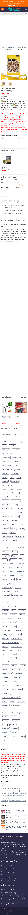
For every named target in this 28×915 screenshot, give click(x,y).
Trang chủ (5, 1)
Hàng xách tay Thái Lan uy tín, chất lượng (13, 896)
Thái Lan (16, 182)
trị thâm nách (5, 800)
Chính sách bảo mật (7, 875)
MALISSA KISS (14, 599)
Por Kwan (13, 654)
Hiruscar (14, 552)
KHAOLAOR (20, 571)
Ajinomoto (18, 438)
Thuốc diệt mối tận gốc (18, 795)
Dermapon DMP (7, 516)
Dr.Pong (4, 524)
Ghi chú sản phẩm (9, 135)
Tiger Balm (16, 709)
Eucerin (13, 524)
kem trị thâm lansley (6, 788)
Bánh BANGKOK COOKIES (20, 415)
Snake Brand (6, 693)
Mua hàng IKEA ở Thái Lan (9, 904)
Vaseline (13, 717)
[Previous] (3, 67)
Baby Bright (5, 450)
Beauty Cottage (7, 461)
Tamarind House (15, 705)
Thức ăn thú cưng (22, 47)
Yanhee (4, 736)
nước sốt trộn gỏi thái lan (7, 793)
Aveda (4, 446)
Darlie (4, 512)
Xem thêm (23, 397)
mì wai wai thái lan (15, 790)
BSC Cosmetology (7, 489)
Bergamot (18, 465)
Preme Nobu (6, 662)
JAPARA (4, 560)
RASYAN (23, 666)
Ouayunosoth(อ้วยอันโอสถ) (10, 642)
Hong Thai (5, 556)
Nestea (14, 626)
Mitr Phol (13, 615)
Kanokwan (19, 567)
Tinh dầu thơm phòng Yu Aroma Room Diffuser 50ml (7, 416)
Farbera (21, 524)
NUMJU (11, 634)
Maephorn (5, 595)
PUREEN (14, 666)
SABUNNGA (5, 677)
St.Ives (12, 701)
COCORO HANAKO (7, 509)
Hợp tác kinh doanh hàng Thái (10, 878)
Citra (15, 505)
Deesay (12, 512)
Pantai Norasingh (16, 646)
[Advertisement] (14, 30)
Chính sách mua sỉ (6, 866)
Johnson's (13, 560)
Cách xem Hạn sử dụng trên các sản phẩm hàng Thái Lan (16, 816)
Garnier (21, 528)
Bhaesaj (17, 469)
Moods (20, 618)
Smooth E (5, 689)
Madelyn (17, 587)
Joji (21, 560)
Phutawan (19, 650)
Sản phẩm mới (21, 1)
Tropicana (5, 713)
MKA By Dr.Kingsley (8, 618)
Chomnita (5, 501)
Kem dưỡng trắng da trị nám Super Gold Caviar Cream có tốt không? (16, 821)
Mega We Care (6, 607)
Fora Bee (5, 528)
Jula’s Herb (21, 563)
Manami (17, 603)
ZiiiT (3, 740)
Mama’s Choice (6, 603)
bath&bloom (6, 457)
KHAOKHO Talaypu (8, 571)
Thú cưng (15, 47)
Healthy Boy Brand (7, 548)
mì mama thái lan (5, 790)
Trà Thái (21, 798)
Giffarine (12, 532)
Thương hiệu (10, 3)
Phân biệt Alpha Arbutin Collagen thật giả (15, 811)
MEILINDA (5, 611)
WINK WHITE (15, 732)
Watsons (5, 732)
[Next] (24, 67)
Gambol (13, 528)
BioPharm (5, 473)
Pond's (4, 654)
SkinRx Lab (18, 685)
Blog (15, 3)
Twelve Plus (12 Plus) (18, 713)
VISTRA (4, 725)
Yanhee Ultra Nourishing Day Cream (17, 800)
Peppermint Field (7, 650)
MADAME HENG (7, 587)
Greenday (5, 540)
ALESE (4, 442)
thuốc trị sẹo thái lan (13, 798)
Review (19, 3)
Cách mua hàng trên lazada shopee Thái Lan (13, 900)
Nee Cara (5, 626)
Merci (13, 611)
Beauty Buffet (17, 457)
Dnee (17, 516)
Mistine (4, 615)
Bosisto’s (5, 481)
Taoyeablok (5, 709)
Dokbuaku (15, 520)
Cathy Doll (19, 489)
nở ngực (16, 793)
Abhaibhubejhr (6, 438)
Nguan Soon (18, 630)
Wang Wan (5, 728)
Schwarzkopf (17, 677)
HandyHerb (15, 540)
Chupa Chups (6, 505)
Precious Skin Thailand (9, 658)
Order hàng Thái (12, 1)
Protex (15, 662)
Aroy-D (21, 442)
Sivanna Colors (6, 685)
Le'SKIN (4, 579)
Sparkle (4, 701)
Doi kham (5, 520)
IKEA (22, 556)
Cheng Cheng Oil (7, 497)
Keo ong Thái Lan (16, 788)
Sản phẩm (9, 47)
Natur (21, 622)
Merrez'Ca (22, 611)
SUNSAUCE (21, 701)
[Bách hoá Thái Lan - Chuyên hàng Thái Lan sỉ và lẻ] (14, 9)
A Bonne (22, 434)
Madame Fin (11, 583)
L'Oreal (21, 575)
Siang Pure (5, 681)
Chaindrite (5, 493)
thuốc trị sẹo (4, 798)
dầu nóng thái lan (6, 786)
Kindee (4, 575)
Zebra (23, 736)
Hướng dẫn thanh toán (8, 869)
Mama (24, 599)
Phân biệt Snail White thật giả (9, 893)
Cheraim (18, 497)
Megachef (17, 607)
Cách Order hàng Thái (7, 890)
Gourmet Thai (20, 536)
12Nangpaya (6, 434)
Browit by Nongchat (8, 485)
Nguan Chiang (6, 630)
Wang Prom (13, 725)
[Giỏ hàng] (26, 9)
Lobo (12, 579)
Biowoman (15, 473)
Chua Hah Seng (16, 501)
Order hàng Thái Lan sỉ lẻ (8, 881)
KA (3, 567)
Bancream (16, 450)
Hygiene (14, 556)
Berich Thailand (7, 469)
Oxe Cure (5, 646)
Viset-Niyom (16, 721)
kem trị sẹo (13, 786)
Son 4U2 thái (23, 793)
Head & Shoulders (7, 544)
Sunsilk (4, 705)
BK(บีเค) (4, 477)
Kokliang (12, 575)
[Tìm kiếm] (25, 13)
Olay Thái (5, 638)
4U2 (15, 434)
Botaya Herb (15, 481)
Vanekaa (4, 717)
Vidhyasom (5, 721)
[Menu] (2, 9)
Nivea (4, 634)
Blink (11, 477)
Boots (19, 477)
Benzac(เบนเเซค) (7, 465)
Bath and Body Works (8, 454)
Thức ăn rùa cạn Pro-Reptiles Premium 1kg (6, 167)
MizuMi (22, 615)
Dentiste (20, 512)
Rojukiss (4, 670)
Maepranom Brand (17, 595)
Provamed (5, 666)
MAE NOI (16, 591)
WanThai (15, 728)
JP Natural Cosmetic (8, 563)
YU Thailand (14, 736)
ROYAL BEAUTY (15, 670)
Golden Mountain (7, 536)
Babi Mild (12, 446)
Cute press (20, 509)
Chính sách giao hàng (7, 872)
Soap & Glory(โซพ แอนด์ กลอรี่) (11, 697)
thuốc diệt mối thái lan (7, 795)
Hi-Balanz (5, 552)
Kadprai (10, 567)
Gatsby (4, 532)
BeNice (17, 461)
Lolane (19, 579)
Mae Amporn (6, 591)
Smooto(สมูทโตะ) (17, 689)
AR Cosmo (13, 442)
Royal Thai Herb (7, 674)
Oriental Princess (17, 638)
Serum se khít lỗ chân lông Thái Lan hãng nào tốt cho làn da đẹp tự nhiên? (16, 827)
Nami (4, 622)
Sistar (14, 681)
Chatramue (15, 493)
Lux (3, 583)
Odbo (19, 634)
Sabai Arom (18, 674)
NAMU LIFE (12, 622)
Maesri (4, 599)
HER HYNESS (20, 548)
